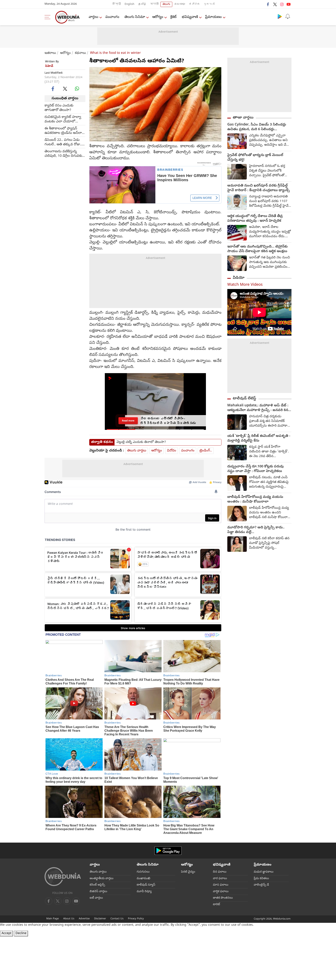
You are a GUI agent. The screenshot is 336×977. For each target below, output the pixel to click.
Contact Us (116, 918)
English (129, 4)
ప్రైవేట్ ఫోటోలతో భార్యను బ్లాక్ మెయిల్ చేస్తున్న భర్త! (255, 157)
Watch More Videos (245, 285)
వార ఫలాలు (220, 878)
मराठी (154, 4)
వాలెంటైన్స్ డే (261, 885)
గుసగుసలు (143, 872)
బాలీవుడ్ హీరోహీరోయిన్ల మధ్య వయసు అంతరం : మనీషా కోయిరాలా (255, 499)
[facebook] (268, 4)
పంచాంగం (112, 17)
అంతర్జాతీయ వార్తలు (101, 878)
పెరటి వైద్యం (188, 872)
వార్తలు (93, 17)
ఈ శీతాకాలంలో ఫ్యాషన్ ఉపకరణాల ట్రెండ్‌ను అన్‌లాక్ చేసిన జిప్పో (64, 130)
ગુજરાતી (209, 4)
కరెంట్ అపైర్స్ (97, 885)
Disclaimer (100, 918)
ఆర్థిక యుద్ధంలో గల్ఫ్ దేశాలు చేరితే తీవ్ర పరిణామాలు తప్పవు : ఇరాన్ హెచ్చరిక (255, 218)
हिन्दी (117, 4)
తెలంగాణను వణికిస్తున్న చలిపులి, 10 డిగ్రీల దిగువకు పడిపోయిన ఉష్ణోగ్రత (63, 153)
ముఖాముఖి (143, 878)
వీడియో (238, 277)
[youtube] (288, 4)
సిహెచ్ (49, 66)
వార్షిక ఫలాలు (220, 891)
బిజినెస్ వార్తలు (98, 891)
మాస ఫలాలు (220, 885)
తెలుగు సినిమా (134, 17)
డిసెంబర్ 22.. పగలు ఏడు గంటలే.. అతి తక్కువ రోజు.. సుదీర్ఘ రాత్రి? (63, 142)
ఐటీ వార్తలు (96, 898)
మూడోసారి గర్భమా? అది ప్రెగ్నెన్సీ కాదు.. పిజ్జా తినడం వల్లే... (255, 530)
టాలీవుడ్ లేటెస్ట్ (244, 398)
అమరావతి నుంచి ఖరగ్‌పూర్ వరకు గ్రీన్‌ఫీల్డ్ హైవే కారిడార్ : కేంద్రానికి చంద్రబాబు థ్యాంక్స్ (258, 188)
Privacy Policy (136, 918)
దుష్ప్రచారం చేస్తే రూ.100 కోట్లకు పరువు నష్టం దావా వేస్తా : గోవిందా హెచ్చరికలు (255, 469)
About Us (68, 918)
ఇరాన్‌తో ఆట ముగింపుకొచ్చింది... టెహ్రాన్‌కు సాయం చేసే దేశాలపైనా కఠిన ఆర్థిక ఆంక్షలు (257, 249)
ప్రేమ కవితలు (261, 878)
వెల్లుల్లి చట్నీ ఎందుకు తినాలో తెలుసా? (141, 442)
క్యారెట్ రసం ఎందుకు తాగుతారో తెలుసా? (59, 107)
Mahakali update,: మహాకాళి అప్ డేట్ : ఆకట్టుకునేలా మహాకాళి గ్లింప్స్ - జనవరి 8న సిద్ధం (257, 408)
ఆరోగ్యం (157, 17)
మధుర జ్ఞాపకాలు (263, 872)
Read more (128, 420)
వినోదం (171, 450)
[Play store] (280, 16)
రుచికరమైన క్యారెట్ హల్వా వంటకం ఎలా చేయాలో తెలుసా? (63, 119)
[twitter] (275, 4)
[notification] (287, 16)
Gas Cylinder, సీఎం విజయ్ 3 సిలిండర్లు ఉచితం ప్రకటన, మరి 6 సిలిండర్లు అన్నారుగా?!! (256, 127)
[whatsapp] (77, 88)
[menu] (48, 17)
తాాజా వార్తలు (243, 117)
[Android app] (168, 850)
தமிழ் (142, 4)
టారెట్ (216, 904)
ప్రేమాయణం (213, 17)
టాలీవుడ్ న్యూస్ (146, 885)
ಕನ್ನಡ (194, 4)
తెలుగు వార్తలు (136, 450)
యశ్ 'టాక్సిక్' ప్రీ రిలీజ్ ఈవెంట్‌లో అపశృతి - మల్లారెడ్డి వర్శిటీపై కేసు (258, 438)
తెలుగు (166, 4)
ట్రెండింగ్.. (206, 450)
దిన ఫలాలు (219, 872)
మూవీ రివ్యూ (144, 891)
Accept (6, 933)
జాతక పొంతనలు (223, 898)
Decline (21, 933)
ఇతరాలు (50, 53)
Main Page (52, 918)
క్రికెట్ (173, 17)
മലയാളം (179, 4)
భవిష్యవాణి (190, 17)
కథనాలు (80, 53)
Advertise (84, 918)
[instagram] (282, 4)
